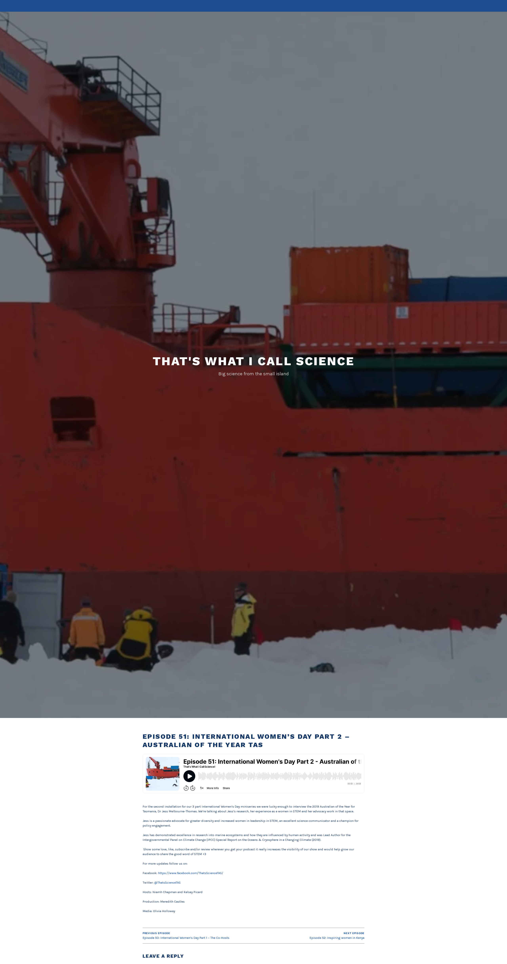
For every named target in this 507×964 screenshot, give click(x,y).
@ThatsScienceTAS (167, 882)
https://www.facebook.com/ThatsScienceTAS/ (190, 873)
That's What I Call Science (254, 361)
